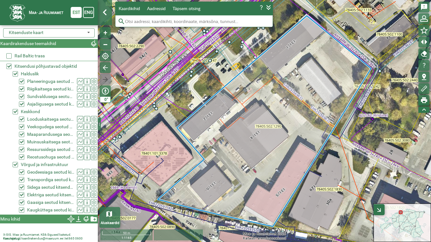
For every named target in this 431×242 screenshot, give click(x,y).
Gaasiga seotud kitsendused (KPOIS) (50, 202)
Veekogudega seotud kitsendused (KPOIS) (50, 126)
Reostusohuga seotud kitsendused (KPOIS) (50, 156)
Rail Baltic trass (30, 55)
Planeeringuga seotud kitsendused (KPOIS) (50, 81)
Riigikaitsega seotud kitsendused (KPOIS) (50, 88)
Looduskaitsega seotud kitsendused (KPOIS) (50, 119)
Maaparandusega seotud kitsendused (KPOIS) (50, 134)
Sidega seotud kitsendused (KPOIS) (50, 187)
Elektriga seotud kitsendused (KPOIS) (50, 194)
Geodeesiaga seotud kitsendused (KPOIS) (50, 172)
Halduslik (30, 73)
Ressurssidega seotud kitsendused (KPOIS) (50, 149)
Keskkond (30, 111)
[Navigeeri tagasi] (105, 67)
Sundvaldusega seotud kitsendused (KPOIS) (50, 96)
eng (88, 12)
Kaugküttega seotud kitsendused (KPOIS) (50, 209)
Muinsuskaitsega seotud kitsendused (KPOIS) (50, 141)
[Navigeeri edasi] (105, 79)
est (76, 12)
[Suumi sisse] (105, 32)
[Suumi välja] (105, 44)
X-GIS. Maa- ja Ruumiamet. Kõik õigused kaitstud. (37, 234)
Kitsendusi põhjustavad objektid (46, 66)
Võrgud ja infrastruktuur (44, 164)
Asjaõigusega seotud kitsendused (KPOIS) (50, 104)
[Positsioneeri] (105, 55)
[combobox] (49, 32)
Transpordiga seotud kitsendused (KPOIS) (50, 179)
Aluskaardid (110, 223)
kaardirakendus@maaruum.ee (42, 238)
